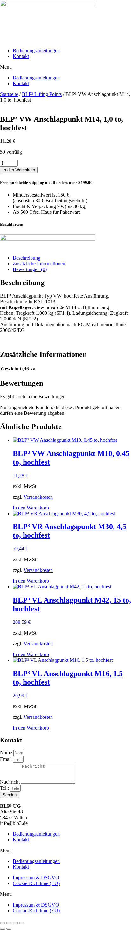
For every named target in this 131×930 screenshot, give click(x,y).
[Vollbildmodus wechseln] (8, 923)
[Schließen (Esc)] (21, 923)
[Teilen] (15, 923)
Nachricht (10, 782)
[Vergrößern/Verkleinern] (2, 923)
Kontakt (21, 56)
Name (6, 752)
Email (6, 759)
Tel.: (5, 788)
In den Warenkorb (19, 170)
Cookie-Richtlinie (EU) (36, 883)
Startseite (9, 94)
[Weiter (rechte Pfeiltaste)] (8, 929)
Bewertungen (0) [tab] (30, 269)
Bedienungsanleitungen (36, 50)
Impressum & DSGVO (36, 877)
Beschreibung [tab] (26, 258)
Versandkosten (38, 497)
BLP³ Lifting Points (42, 94)
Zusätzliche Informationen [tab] (39, 263)
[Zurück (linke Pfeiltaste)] (2, 929)
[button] (65, 67)
